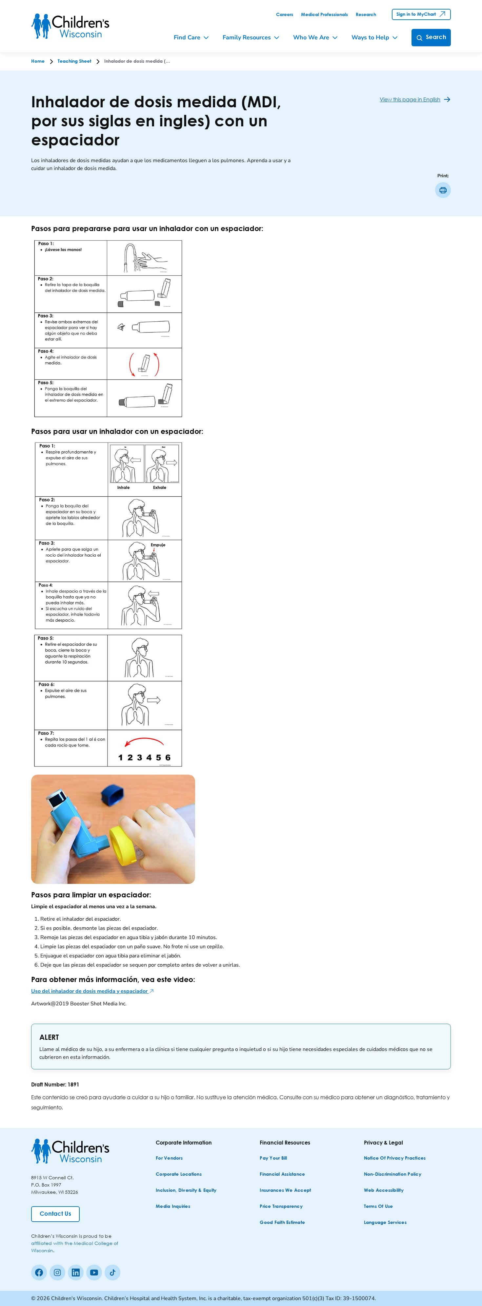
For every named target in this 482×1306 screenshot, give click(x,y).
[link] (284, 14)
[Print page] (443, 190)
